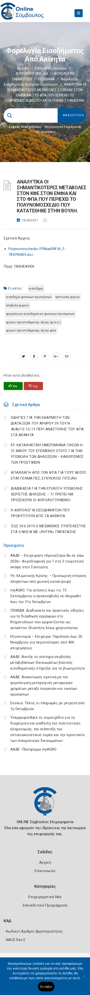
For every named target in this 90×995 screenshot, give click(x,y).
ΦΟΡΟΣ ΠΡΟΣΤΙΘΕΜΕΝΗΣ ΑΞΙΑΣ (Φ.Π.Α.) (33, 322)
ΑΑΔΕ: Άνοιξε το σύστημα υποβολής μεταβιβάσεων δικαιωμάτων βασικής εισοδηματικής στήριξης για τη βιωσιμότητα (47, 662)
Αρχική (22, 68)
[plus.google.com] (55, 356)
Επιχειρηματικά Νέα (44, 897)
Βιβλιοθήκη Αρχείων (51, 68)
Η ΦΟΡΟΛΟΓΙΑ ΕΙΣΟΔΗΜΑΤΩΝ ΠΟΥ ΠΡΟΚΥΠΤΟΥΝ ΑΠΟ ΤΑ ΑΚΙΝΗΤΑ (40, 513)
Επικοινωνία (45, 871)
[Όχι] (84, 978)
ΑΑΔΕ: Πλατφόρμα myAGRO (33, 749)
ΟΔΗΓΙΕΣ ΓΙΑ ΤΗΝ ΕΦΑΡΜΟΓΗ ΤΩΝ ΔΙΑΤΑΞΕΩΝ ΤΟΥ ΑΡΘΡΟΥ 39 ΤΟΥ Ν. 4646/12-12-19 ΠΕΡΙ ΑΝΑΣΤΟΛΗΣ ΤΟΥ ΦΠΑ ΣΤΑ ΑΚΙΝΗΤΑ (47, 426)
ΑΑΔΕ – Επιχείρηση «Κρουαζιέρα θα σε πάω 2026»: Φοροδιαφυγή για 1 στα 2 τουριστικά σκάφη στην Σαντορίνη (47, 561)
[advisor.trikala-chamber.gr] (66, 356)
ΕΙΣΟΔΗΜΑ (46, 79)
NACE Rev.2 (15, 940)
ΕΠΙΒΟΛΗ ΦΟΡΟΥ (17, 305)
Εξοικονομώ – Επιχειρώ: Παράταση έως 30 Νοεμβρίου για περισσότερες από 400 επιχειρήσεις (46, 642)
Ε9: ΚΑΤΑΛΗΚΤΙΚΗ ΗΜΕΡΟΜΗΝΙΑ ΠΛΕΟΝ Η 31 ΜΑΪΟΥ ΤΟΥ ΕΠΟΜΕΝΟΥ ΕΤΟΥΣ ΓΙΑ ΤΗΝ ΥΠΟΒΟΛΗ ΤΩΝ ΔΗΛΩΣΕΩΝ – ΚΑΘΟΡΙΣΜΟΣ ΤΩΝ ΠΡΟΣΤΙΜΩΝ (47, 454)
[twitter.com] (23, 356)
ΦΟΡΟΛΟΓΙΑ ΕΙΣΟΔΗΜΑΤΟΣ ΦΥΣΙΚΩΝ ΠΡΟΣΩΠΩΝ (40, 314)
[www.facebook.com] (34, 356)
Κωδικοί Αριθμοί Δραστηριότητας (34, 931)
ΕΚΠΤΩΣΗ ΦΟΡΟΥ (67, 297)
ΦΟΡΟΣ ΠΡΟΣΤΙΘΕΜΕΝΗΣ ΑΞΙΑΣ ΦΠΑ (31, 330)
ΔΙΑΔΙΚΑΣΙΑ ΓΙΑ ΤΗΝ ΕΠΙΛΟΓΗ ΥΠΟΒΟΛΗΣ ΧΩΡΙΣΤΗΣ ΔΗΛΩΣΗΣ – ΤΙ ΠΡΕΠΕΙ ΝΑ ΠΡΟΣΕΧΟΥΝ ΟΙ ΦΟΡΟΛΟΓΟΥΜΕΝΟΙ (47, 494)
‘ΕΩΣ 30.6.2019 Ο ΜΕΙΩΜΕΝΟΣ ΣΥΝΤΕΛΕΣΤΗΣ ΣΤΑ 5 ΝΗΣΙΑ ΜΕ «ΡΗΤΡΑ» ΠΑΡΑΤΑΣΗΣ (48, 529)
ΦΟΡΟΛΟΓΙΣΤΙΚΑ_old (32, 73)
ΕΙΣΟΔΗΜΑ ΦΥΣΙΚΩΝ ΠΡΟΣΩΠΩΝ (29, 297)
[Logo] (45, 805)
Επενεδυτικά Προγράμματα (45, 905)
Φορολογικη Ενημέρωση (63, 127)
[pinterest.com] (45, 356)
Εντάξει (46, 986)
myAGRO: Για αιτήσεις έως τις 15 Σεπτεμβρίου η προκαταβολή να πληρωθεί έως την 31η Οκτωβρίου (45, 596)
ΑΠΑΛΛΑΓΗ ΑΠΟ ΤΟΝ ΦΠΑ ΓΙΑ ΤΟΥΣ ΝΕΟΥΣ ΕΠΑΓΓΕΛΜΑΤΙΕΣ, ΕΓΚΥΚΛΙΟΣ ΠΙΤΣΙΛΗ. (48, 475)
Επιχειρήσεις (46, 132)
